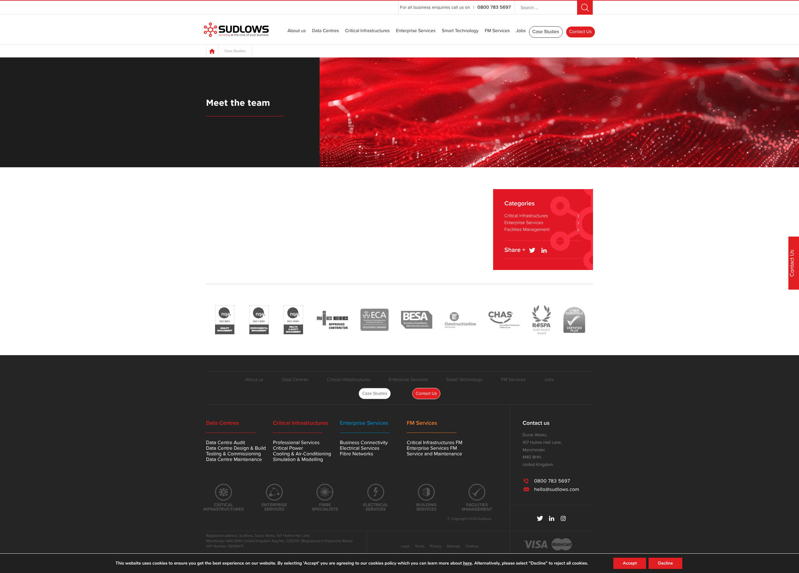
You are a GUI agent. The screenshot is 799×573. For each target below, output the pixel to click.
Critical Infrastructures (367, 31)
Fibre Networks (356, 453)
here (467, 563)
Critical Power (288, 448)
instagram (563, 518)
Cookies (472, 546)
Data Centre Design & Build (236, 448)
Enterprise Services (416, 31)
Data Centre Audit (225, 442)
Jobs (521, 31)
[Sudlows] (236, 29)
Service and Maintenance (434, 453)
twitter (540, 518)
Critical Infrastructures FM (434, 442)
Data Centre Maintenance (234, 459)
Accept (630, 563)
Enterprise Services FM (432, 448)
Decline (665, 563)
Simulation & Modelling (298, 459)
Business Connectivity (364, 442)
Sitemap (453, 546)
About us (296, 31)
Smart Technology (460, 31)
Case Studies (545, 32)
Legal (405, 546)
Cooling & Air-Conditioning (302, 453)
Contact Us (580, 32)
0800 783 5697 (494, 7)
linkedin (551, 518)
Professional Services (296, 442)
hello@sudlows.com (556, 489)
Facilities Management (527, 230)
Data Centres (325, 31)
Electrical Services (360, 448)
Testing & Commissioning (233, 453)
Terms (419, 546)
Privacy (435, 546)
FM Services (497, 31)
